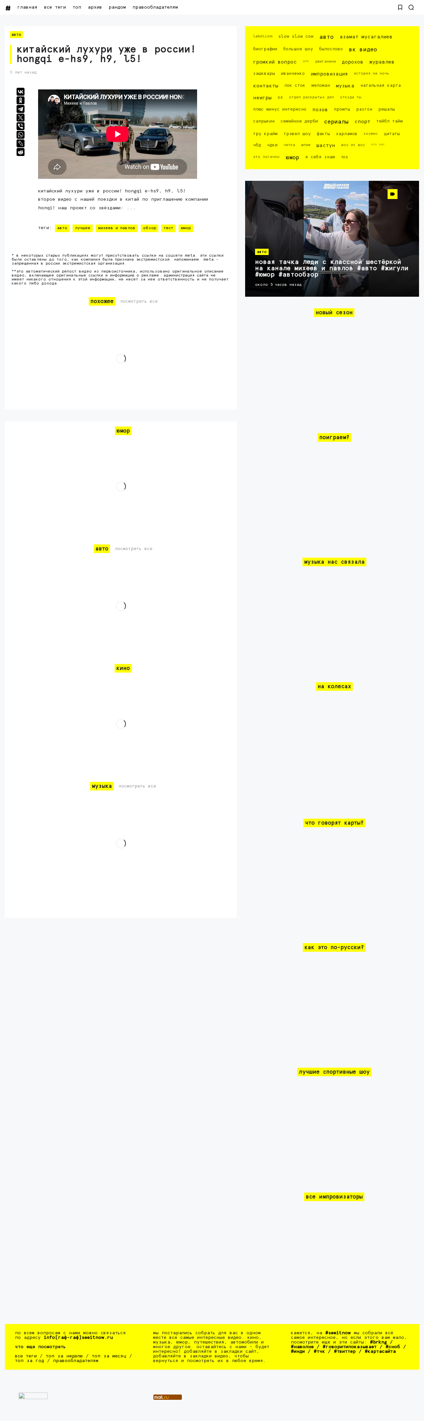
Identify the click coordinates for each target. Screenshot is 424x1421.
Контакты (265, 85)
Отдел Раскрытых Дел (311, 97)
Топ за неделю (64, 1356)
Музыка (345, 85)
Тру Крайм (265, 134)
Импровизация (329, 74)
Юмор (186, 228)
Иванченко (293, 74)
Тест (168, 228)
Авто (16, 34)
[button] (400, 7)
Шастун (325, 145)
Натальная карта (380, 85)
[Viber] (21, 126)
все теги (55, 7)
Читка (289, 145)
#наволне (302, 1347)
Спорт (362, 121)
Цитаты (392, 134)
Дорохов (352, 62)
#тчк (319, 1351)
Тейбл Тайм (389, 121)
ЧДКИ (272, 145)
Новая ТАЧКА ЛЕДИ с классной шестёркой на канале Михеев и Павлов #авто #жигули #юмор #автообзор (331, 268)
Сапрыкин (264, 121)
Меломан (320, 85)
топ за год (29, 1360)
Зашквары (264, 74)
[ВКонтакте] (21, 92)
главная (27, 7)
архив (95, 7)
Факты (323, 134)
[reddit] (21, 152)
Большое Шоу (298, 49)
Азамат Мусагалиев (366, 36)
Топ (77, 7)
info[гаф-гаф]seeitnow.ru (78, 1337)
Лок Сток (294, 85)
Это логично (266, 157)
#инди (298, 1351)
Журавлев (382, 62)
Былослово (331, 49)
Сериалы (336, 122)
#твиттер (345, 1351)
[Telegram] (21, 109)
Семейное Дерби (299, 121)
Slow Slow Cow (295, 36)
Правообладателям (155, 7)
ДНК (306, 61)
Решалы (386, 109)
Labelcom (262, 36)
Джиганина (325, 61)
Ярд (344, 157)
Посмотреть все (139, 301)
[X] (21, 118)
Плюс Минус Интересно (279, 109)
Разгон (364, 109)
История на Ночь (371, 73)
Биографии (265, 49)
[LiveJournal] (21, 143)
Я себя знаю (320, 157)
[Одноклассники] (21, 100)
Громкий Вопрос (275, 62)
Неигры (262, 97)
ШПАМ (305, 145)
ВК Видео (363, 50)
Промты (342, 109)
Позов (320, 109)
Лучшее (82, 228)
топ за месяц (109, 1356)
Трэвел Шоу (297, 134)
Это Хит (378, 144)
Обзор (149, 228)
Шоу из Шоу (353, 145)
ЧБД (257, 145)
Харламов (346, 134)
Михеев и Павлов (116, 228)
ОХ (280, 97)
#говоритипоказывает (350, 1347)
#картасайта (380, 1351)
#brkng (378, 1342)
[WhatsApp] (21, 135)
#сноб (393, 1347)
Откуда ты (350, 97)
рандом (117, 7)
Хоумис (370, 133)
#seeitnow (338, 1333)
